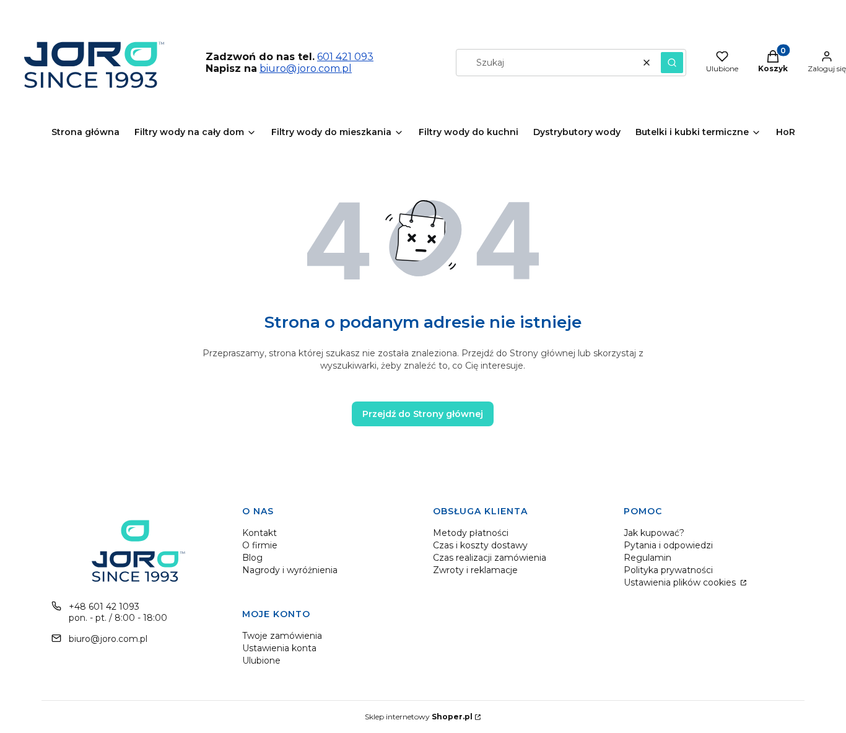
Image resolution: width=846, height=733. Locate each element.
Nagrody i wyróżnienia (290, 570)
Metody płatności (470, 532)
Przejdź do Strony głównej (422, 413)
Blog (252, 557)
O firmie (259, 545)
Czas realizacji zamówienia (489, 557)
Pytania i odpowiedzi (668, 545)
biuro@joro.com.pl (305, 68)
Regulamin (647, 557)
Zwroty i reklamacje (475, 570)
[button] (672, 62)
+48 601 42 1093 (104, 606)
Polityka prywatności (668, 570)
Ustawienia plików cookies (681, 582)
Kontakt (259, 532)
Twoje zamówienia (282, 635)
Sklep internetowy (419, 716)
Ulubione (261, 660)
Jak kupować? (654, 532)
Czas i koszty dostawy (480, 545)
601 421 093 (345, 57)
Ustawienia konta (279, 648)
